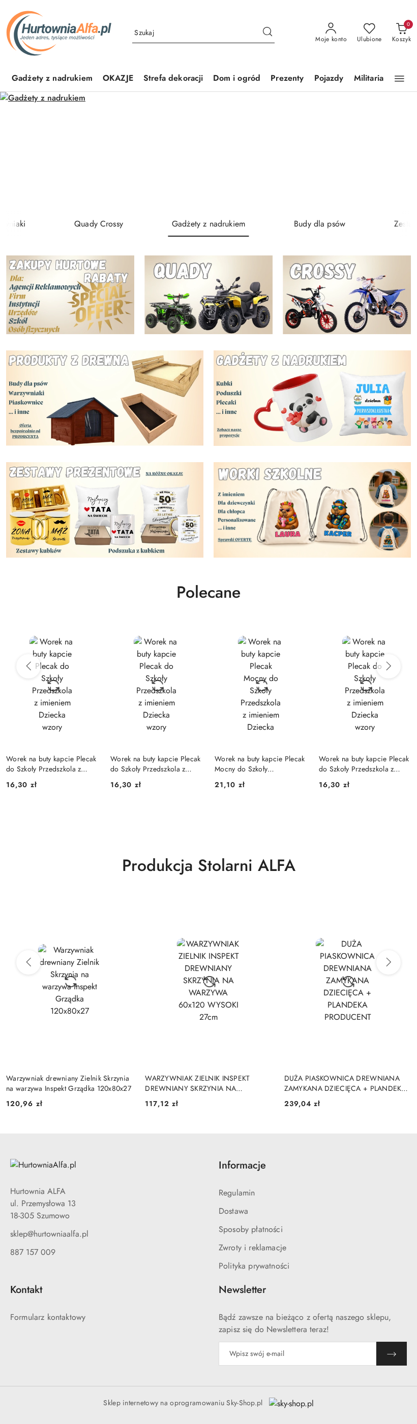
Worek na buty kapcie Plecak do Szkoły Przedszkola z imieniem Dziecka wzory (51, 764)
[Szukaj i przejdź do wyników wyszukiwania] (267, 33)
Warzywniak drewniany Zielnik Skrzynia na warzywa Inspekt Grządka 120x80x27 (68, 1083)
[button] (399, 79)
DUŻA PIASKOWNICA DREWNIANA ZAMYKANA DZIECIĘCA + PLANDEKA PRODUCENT (345, 1083)
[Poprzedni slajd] (22, 151)
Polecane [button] (208, 592)
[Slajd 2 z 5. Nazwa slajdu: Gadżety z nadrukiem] (208, 151)
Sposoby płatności (251, 1229)
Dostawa (233, 1211)
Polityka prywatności (254, 1266)
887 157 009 (32, 1252)
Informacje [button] (242, 1165)
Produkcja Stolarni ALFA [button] (208, 865)
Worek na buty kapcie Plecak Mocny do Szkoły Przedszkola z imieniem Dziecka (260, 764)
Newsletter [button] (242, 1289)
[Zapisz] (391, 1354)
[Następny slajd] (394, 151)
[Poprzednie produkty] (28, 666)
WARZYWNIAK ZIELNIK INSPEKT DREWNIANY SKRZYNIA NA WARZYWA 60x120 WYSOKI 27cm (200, 1083)
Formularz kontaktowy (47, 1317)
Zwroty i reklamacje (252, 1247)
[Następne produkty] (388, 666)
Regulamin (237, 1193)
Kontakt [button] (26, 1289)
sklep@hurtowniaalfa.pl (49, 1234)
